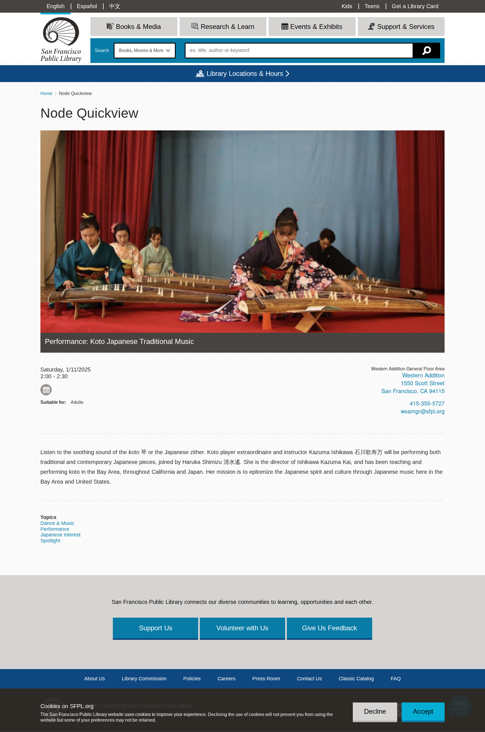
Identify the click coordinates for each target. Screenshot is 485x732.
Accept (423, 711)
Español (87, 6)
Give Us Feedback (329, 628)
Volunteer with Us (242, 628)
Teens (372, 6)
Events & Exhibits (316, 26)
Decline (375, 711)
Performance (54, 529)
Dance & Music (57, 523)
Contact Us (309, 678)
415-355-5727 (427, 403)
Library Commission (144, 678)
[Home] (60, 40)
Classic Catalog (356, 678)
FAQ (396, 678)
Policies (192, 678)
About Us (94, 678)
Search (102, 50)
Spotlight (50, 540)
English (56, 6)
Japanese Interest (60, 535)
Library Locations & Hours (245, 73)
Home (46, 93)
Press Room (266, 678)
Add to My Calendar (46, 389)
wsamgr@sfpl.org (423, 411)
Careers (226, 678)
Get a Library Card (415, 6)
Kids (347, 6)
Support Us (155, 628)
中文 (114, 6)
